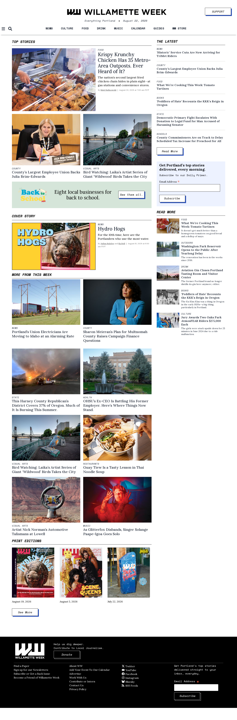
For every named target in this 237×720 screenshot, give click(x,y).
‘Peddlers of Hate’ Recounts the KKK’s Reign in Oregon (190, 103)
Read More (172, 151)
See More (28, 612)
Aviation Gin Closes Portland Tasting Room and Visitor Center (202, 273)
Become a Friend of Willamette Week (36, 677)
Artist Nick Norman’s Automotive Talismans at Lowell (40, 531)
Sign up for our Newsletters (31, 669)
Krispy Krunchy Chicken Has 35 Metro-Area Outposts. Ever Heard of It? (124, 62)
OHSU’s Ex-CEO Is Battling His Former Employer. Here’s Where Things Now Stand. (115, 405)
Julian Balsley (107, 243)
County (16, 168)
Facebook (140, 674)
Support (221, 11)
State (15, 397)
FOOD (85, 28)
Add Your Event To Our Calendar (89, 669)
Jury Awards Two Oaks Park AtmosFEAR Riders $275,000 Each (201, 321)
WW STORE (179, 28)
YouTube (136, 670)
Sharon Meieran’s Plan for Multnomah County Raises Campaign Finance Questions (115, 336)
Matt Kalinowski (108, 90)
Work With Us (77, 677)
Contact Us (76, 685)
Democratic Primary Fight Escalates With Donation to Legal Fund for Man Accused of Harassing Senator (188, 121)
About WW (76, 666)
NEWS (49, 28)
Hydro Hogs (111, 229)
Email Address (169, 182)
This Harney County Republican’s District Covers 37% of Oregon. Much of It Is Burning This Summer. (46, 405)
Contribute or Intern (82, 681)
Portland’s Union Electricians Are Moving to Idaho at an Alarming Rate (43, 333)
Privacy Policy (77, 689)
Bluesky (134, 681)
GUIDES (158, 28)
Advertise (75, 673)
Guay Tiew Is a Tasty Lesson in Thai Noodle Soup (113, 469)
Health (87, 397)
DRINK (101, 28)
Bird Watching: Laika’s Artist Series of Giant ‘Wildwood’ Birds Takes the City (115, 174)
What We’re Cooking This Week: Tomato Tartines (186, 86)
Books (160, 98)
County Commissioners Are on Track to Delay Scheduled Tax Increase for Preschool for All (190, 139)
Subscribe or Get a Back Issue (32, 673)
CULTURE (67, 28)
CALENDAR (138, 28)
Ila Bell (121, 243)
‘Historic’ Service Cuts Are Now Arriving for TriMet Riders (188, 54)
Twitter (138, 666)
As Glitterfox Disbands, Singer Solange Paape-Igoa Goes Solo (115, 531)
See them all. (132, 194)
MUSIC (118, 28)
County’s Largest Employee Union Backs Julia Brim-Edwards (46, 174)
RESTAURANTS (91, 463)
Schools (162, 134)
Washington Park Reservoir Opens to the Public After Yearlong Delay (201, 250)
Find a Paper (21, 666)
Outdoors (187, 243)
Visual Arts (91, 168)
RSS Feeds (137, 685)
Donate (71, 654)
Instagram (138, 677)
